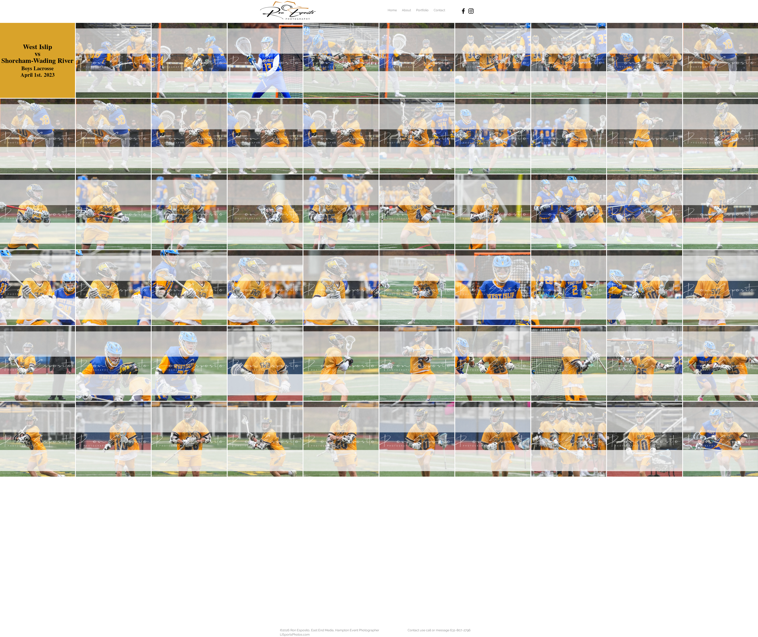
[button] (37, 60)
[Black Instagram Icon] (471, 11)
